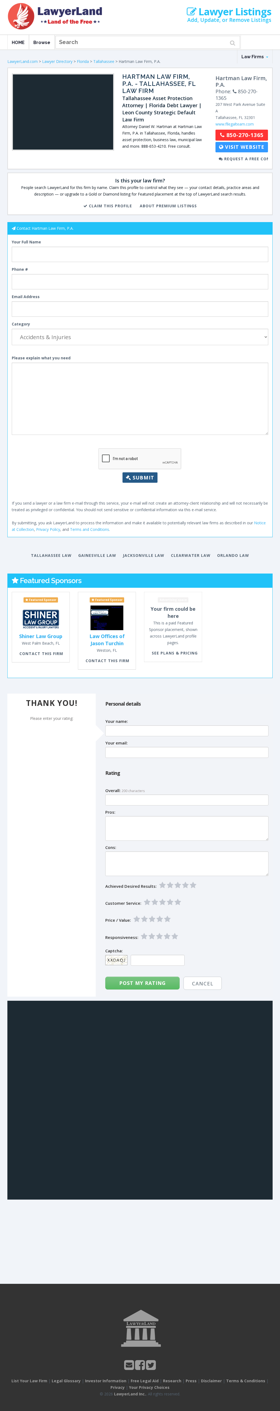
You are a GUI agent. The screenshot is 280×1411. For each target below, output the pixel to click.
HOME (18, 42)
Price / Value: (118, 920)
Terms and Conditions (89, 529)
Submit (142, 477)
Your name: (116, 721)
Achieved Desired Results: (131, 886)
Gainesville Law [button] (97, 555)
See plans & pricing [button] (175, 653)
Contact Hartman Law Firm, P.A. (45, 228)
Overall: (113, 790)
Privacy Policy (48, 529)
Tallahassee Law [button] (51, 555)
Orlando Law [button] (233, 555)
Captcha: (114, 950)
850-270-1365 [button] (244, 135)
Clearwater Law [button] (191, 555)
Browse (41, 42)
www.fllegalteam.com (234, 124)
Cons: (110, 847)
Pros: (110, 812)
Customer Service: (123, 903)
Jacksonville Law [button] (143, 555)
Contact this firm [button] (41, 653)
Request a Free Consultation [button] (245, 158)
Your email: (116, 743)
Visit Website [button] (243, 147)
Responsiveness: (121, 937)
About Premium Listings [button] (168, 205)
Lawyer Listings (233, 12)
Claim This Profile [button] (110, 205)
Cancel (202, 983)
